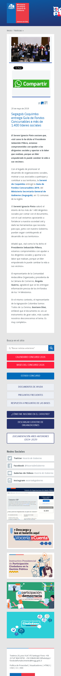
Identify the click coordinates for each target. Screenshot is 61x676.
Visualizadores (36, 665)
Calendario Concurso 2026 (30, 357)
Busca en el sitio (15, 340)
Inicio (9, 30)
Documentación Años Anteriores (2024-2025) (30, 438)
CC (17, 668)
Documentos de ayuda (30, 387)
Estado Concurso (30, 376)
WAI (21, 668)
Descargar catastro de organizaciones (30, 424)
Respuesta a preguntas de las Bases (30, 403)
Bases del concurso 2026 (30, 365)
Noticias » (19, 30)
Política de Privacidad (19, 665)
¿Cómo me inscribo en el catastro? (30, 414)
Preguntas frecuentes (30, 395)
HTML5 (47, 665)
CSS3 (12, 668)
